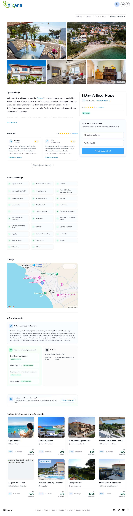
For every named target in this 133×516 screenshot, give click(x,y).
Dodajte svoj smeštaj (83, 510)
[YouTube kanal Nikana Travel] (123, 510)
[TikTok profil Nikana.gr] (119, 510)
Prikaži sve (121, 82)
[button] (67, 133)
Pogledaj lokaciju (102, 101)
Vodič (46, 510)
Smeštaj (38, 510)
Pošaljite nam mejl (68, 400)
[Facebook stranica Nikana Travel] (128, 510)
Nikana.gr (7, 510)
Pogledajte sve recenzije (42, 165)
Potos (88, 101)
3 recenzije (75, 133)
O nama (69, 510)
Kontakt (61, 510)
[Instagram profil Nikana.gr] (114, 510)
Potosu (40, 98)
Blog (53, 510)
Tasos (93, 101)
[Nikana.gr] (12, 4)
